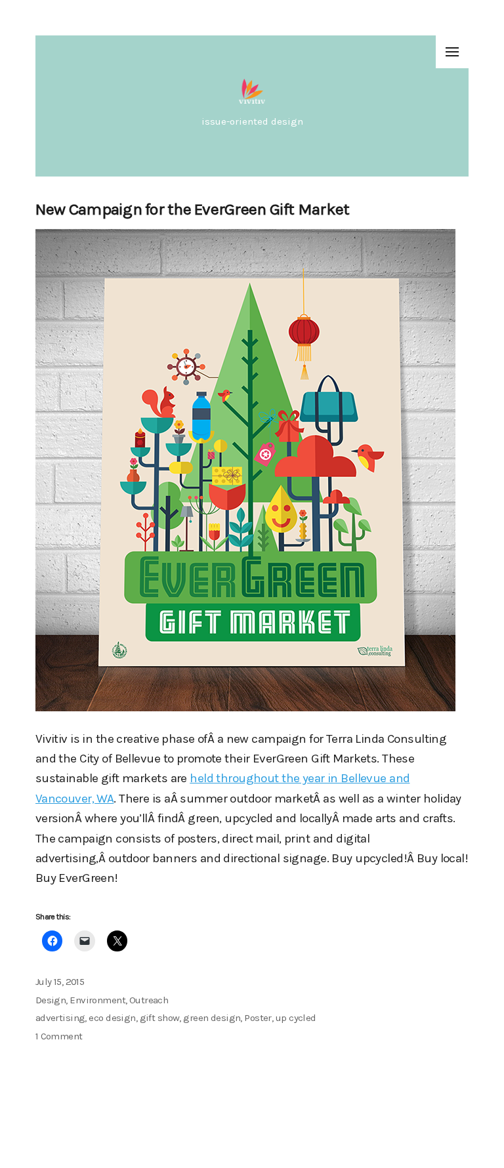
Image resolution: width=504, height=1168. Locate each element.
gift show (160, 1018)
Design (50, 1000)
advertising (60, 1018)
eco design (112, 1018)
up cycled (296, 1018)
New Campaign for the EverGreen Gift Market (192, 209)
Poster (258, 1018)
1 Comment (59, 1036)
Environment (97, 1000)
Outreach (148, 1000)
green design (211, 1018)
